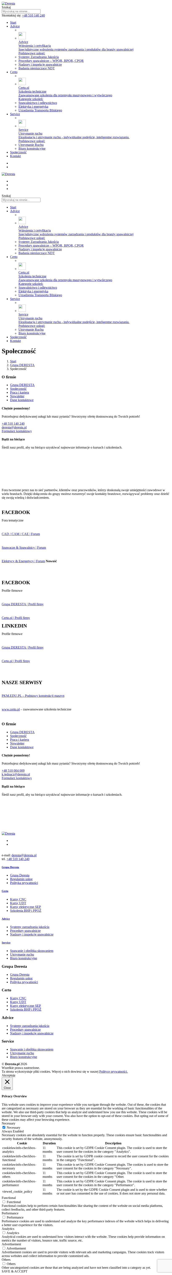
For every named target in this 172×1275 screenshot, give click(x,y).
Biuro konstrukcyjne (23, 958)
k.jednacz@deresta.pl (16, 774)
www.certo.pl (11, 709)
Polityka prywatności (24, 883)
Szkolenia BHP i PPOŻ (25, 910)
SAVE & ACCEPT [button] (14, 1271)
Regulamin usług (21, 879)
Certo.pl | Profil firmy (16, 618)
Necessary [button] (8, 1123)
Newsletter (17, 396)
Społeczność (18, 388)
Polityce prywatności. (113, 1071)
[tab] (86, 867)
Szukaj (6, 7)
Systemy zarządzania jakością (29, 927)
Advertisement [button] (11, 1244)
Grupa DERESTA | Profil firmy (23, 604)
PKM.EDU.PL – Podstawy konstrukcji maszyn (33, 695)
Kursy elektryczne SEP (25, 907)
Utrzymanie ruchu (22, 954)
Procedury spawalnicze (25, 930)
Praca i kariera (19, 392)
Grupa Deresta (19, 875)
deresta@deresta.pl (14, 427)
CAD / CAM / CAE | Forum (21, 534)
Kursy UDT (18, 903)
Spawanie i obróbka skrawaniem (31, 950)
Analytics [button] (8, 1228)
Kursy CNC (18, 899)
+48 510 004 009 (13, 770)
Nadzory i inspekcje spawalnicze (31, 934)
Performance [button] (10, 1213)
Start (13, 361)
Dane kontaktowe (22, 400)
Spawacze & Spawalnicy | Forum (24, 547)
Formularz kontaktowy (17, 431)
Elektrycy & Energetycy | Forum (23, 561)
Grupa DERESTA (22, 365)
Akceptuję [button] (8, 1075)
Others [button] (6, 1259)
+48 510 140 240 (33, 15)
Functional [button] (9, 1198)
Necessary (13, 1127)
